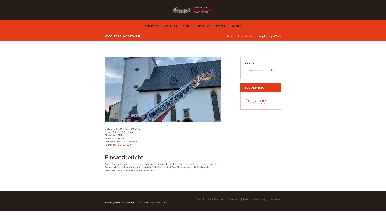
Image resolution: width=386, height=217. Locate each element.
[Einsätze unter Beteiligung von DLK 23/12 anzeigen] (131, 144)
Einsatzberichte (246, 36)
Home (230, 36)
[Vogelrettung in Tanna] (163, 89)
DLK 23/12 (123, 144)
